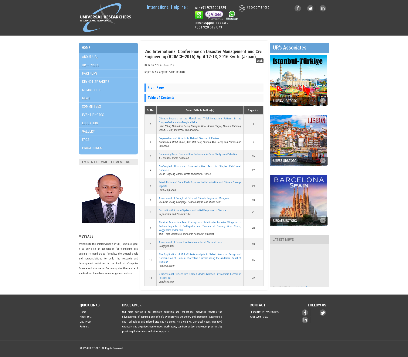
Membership (91, 90)
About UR (90, 57)
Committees (91, 107)
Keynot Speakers (95, 82)
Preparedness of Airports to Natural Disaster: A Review (189, 138)
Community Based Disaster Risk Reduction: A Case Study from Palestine (198, 154)
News (86, 98)
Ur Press (90, 65)
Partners (89, 73)
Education (90, 123)
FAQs (85, 140)
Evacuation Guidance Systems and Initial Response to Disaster (193, 210)
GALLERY (88, 131)
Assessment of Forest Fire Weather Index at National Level (190, 242)
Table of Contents (161, 98)
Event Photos (93, 115)
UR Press (86, 321)
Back (259, 60)
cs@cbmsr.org (258, 7)
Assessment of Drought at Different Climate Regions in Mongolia (194, 198)
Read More (307, 284)
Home (86, 48)
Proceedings (92, 148)
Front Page (156, 87)
